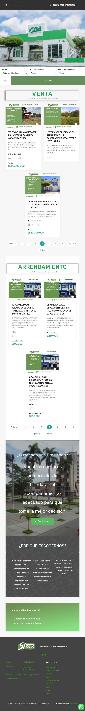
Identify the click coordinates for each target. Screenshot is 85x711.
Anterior (12, 244)
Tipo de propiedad (37, 70)
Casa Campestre (52, 680)
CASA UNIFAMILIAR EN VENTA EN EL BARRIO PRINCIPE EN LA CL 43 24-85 (42, 204)
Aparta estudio (53, 671)
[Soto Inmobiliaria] (13, 5)
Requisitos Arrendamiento (28, 668)
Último (42, 250)
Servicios (10, 666)
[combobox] (14, 73)
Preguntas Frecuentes (14, 675)
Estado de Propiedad (66, 70)
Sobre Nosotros (30, 662)
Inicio (9, 662)
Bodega (49, 674)
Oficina (48, 694)
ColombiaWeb (74, 704)
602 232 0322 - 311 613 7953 (64, 5)
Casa (48, 677)
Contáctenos (12, 679)
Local (48, 687)
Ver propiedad (24, 296)
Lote (48, 690)
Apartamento (51, 667)
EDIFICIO (49, 684)
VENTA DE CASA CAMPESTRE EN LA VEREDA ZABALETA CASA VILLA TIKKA (22, 135)
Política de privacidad (31, 675)
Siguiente (72, 244)
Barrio (4, 70)
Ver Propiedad (23, 123)
